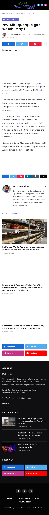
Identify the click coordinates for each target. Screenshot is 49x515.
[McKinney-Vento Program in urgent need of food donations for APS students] (24, 231)
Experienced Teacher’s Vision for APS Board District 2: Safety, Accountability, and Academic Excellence (22, 288)
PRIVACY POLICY (8, 403)
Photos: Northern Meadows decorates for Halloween (30, 434)
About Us (18, 499)
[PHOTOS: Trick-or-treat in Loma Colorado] (8, 447)
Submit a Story (25, 502)
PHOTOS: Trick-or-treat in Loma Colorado (30, 446)
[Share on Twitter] (22, 44)
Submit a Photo (32, 499)
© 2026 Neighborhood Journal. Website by (21, 508)
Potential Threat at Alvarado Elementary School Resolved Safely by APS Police (23, 327)
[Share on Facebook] (8, 44)
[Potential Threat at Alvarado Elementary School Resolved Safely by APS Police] (24, 310)
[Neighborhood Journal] (24, 5)
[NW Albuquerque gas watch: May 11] (24, 63)
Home (4, 13)
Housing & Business (10, 20)
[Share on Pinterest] (35, 44)
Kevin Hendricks (15, 35)
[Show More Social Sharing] (44, 44)
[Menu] (3, 5)
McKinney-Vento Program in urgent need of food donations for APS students (23, 248)
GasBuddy (19, 116)
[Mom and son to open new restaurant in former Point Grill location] (8, 421)
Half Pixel (41, 508)
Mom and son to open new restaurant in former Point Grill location (32, 420)
